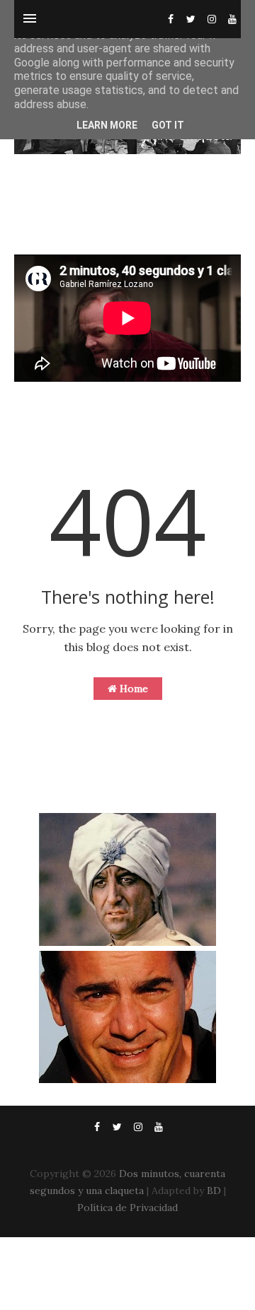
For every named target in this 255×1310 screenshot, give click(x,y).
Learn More (106, 125)
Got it (168, 125)
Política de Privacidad (127, 1207)
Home (132, 688)
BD (214, 1190)
